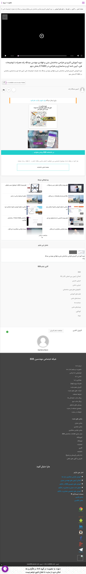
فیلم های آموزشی (59, 9)
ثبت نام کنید (34, 100)
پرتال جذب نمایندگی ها (74, 398)
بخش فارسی (79, 497)
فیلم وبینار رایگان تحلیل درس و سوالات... (57, 185)
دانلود (3, 89)
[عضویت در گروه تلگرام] (81, 550)
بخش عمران (78, 423)
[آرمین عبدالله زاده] (75, 92)
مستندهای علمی (76, 298)
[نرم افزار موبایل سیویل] (81, 521)
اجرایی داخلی (77, 285)
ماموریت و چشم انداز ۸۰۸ (73, 369)
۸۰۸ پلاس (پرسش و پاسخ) (74, 455)
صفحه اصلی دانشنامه (43, 167)
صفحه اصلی (80, 9)
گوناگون (78, 311)
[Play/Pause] (6, 56)
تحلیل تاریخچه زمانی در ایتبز (18, 196)
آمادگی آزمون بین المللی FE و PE (70, 276)
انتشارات (79, 444)
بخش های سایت (77, 419)
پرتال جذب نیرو (76, 401)
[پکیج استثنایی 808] (43, 128)
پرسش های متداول (75, 405)
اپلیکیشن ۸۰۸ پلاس (75, 373)
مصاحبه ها (77, 303)
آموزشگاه (79, 437)
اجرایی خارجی (76, 281)
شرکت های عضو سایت (74, 391)
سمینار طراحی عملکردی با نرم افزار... (58, 229)
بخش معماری (78, 427)
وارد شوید (43, 100)
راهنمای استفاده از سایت (74, 408)
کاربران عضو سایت (75, 387)
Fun (79, 316)
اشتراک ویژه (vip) (76, 383)
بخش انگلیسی (78, 500)
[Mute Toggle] (78, 56)
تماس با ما (78, 376)
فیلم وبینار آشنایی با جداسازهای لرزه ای (57, 218)
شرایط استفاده (77, 394)
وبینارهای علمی (76, 307)
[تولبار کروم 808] (81, 510)
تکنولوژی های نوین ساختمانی (72, 289)
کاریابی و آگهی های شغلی (74, 458)
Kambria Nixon (43, 350)
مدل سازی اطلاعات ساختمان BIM (72, 434)
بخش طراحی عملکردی (75, 430)
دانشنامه (79, 451)
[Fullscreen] (82, 56)
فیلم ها (68, 9)
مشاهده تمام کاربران (56, 330)
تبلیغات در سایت (76, 412)
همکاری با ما (77, 380)
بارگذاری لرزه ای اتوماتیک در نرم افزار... (58, 196)
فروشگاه (79, 441)
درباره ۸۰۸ (78, 366)
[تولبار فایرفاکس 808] (81, 515)
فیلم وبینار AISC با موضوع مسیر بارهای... (15, 185)
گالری (73, 9)
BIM (79, 272)
